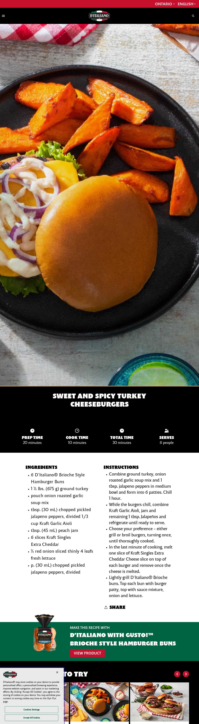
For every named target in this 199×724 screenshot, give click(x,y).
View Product (87, 653)
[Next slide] (186, 674)
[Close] (57, 672)
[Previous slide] (177, 674)
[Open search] (193, 15)
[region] (32, 696)
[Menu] (3, 15)
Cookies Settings (31, 709)
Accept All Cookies (31, 718)
